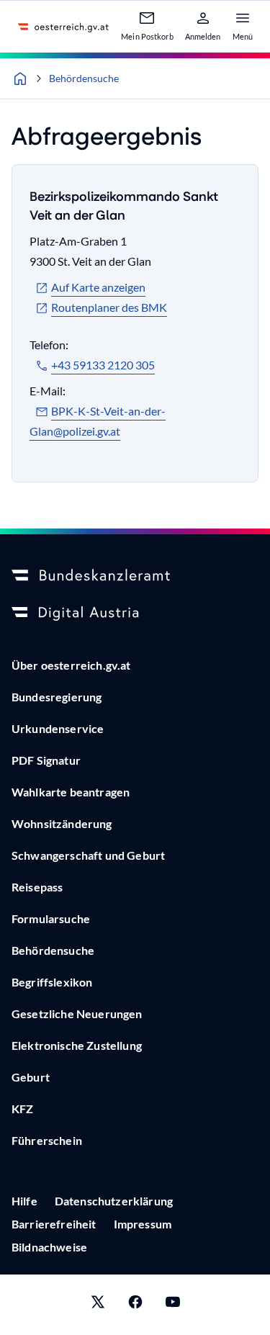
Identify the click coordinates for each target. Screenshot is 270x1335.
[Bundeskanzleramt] (135, 576)
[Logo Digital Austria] (135, 613)
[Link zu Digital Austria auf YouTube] (173, 1305)
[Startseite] (20, 78)
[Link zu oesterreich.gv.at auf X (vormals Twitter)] (98, 1305)
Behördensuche (84, 78)
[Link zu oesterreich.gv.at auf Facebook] (135, 1305)
